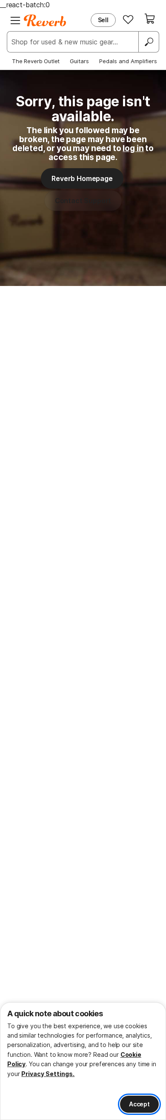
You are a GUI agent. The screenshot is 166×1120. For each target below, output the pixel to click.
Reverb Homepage (82, 178)
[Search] (148, 42)
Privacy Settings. (47, 1073)
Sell (103, 19)
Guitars (79, 61)
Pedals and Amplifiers (128, 61)
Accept (139, 1104)
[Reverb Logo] (45, 20)
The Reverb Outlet (36, 61)
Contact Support (83, 200)
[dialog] (83, 1061)
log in (133, 148)
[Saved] (128, 19)
